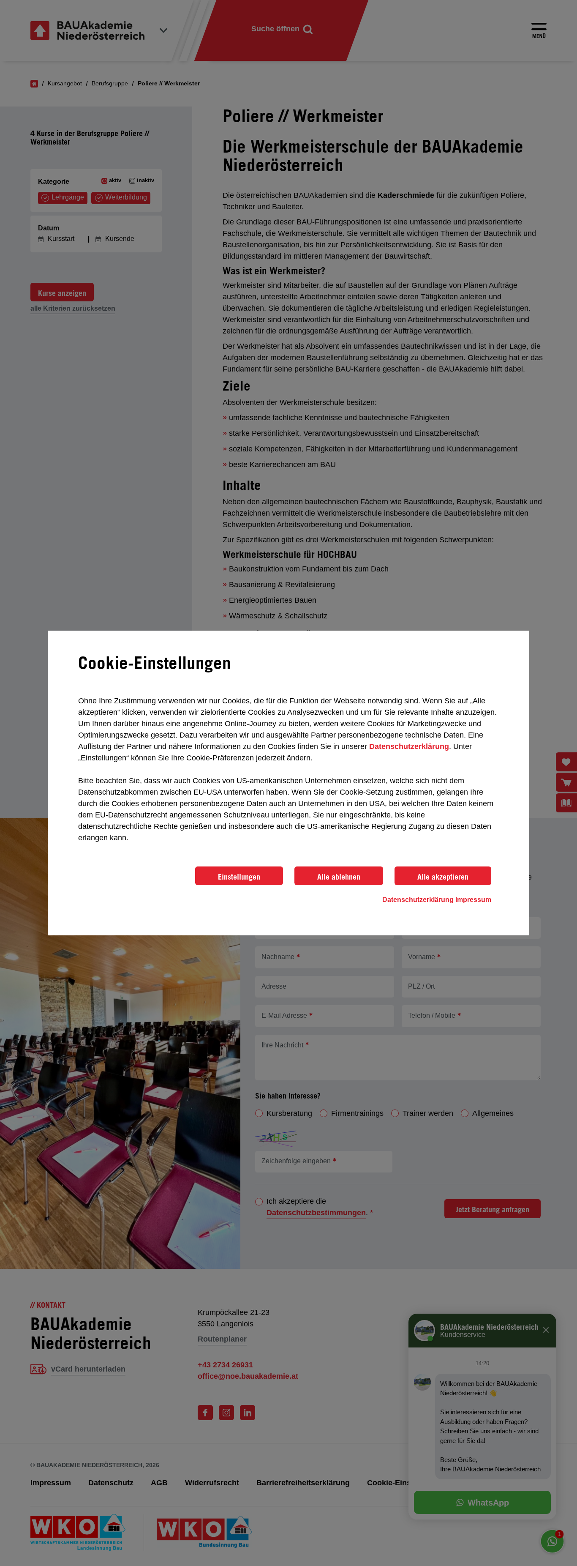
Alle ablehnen (338, 876)
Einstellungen (239, 876)
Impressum (473, 899)
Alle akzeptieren (442, 876)
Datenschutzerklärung (409, 746)
